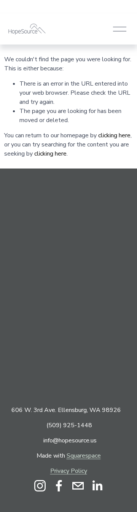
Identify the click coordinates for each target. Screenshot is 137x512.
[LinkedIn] (97, 486)
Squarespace (84, 456)
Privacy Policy (68, 471)
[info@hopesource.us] (78, 486)
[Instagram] (40, 486)
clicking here (114, 135)
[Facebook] (59, 486)
